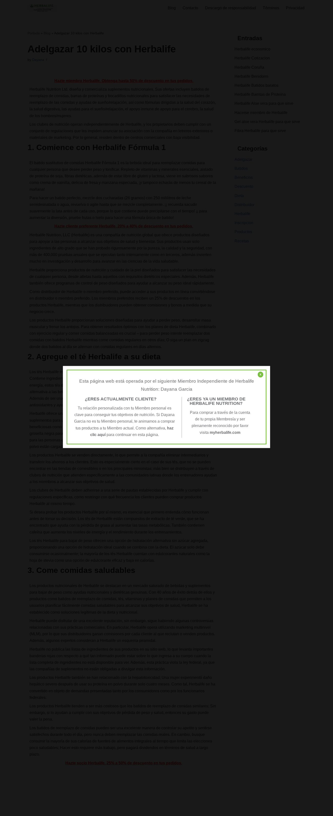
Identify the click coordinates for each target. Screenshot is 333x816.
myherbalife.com (225, 432)
